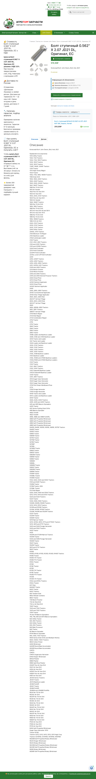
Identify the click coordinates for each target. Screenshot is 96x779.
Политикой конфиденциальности (79, 774)
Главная (32, 41)
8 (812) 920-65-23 (55, 5)
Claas (34, 33)
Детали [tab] (43, 139)
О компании (58, 33)
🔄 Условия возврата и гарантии (61, 99)
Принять (48, 776)
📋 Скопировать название (61, 59)
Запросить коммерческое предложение (67, 95)
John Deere (46, 33)
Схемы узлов (74, 33)
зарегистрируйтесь (82, 8)
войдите (69, 8)
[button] (93, 32)
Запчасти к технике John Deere (46, 41)
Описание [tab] (34, 139)
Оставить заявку (54, 13)
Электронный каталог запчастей (14, 33)
